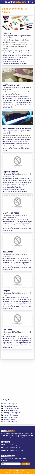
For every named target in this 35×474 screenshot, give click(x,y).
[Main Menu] (2, 2)
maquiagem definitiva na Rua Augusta (15, 57)
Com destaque (14, 450)
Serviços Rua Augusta (11, 415)
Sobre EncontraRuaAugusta (11, 445)
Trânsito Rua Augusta (10, 422)
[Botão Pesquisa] (33, 2)
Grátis (22, 450)
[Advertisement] (17, 379)
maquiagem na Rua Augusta (11, 59)
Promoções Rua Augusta (12, 413)
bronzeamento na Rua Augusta (12, 144)
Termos (11, 470)
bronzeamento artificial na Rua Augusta (15, 141)
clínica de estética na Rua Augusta (14, 98)
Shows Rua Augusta (10, 417)
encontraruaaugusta (18, 36)
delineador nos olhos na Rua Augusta (19, 55)
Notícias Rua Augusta (11, 410)
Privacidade (17, 470)
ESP (13, 174)
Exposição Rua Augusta (11, 408)
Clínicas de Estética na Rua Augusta (16, 96)
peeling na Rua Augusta (16, 103)
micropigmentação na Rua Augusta (14, 61)
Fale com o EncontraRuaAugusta (12, 447)
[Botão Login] (29, 2)
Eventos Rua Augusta (10, 406)
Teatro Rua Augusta (10, 419)
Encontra (15, 2)
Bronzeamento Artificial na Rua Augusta (17, 139)
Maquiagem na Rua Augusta (14, 51)
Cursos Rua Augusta (10, 404)
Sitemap (23, 470)
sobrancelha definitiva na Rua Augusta (15, 64)
